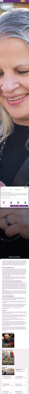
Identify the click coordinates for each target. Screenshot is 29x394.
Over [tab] (25, 189)
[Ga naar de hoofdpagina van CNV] (1, 1)
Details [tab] (11, 189)
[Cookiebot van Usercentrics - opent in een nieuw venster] (25, 187)
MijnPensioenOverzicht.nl (5, 308)
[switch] (11, 202)
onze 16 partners (5, 193)
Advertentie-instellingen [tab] (18, 189)
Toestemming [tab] (4, 189)
